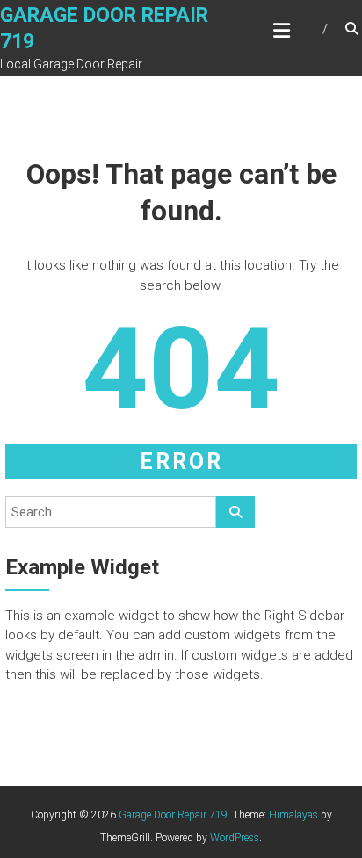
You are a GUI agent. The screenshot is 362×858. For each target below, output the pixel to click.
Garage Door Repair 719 (173, 815)
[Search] (235, 512)
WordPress (234, 838)
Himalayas (293, 815)
